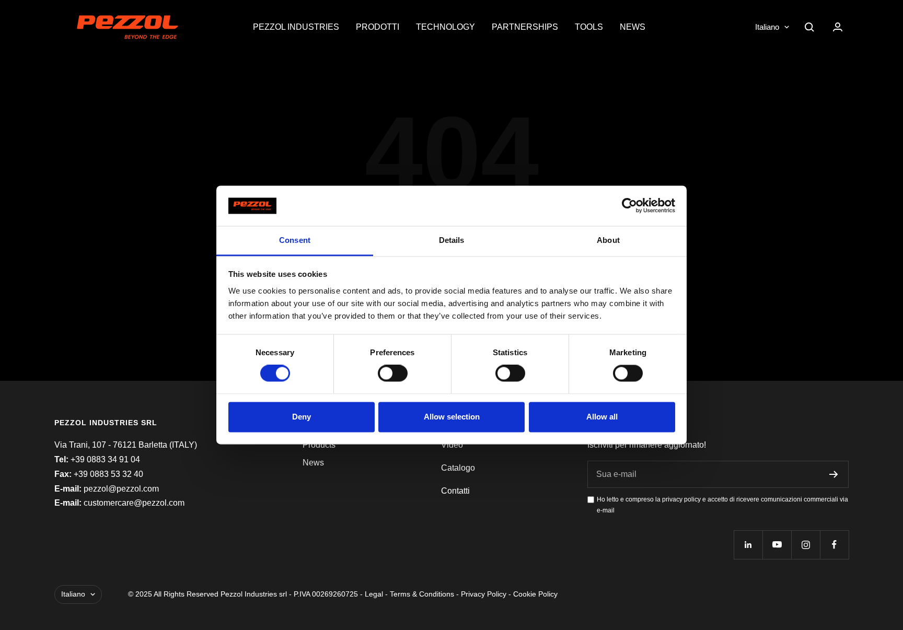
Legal (374, 594)
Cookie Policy (535, 594)
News (632, 26)
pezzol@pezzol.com (121, 488)
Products (319, 444)
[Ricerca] (809, 27)
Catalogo (458, 467)
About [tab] (608, 240)
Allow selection (452, 416)
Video (452, 444)
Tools (589, 26)
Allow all (602, 416)
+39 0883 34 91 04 (105, 459)
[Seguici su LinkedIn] (748, 544)
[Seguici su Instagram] (805, 544)
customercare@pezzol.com (134, 502)
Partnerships (525, 26)
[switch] (393, 373)
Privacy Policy (483, 594)
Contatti (455, 490)
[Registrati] (833, 474)
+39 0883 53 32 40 (108, 474)
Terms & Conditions (422, 594)
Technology (445, 26)
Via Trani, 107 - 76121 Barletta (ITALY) (125, 444)
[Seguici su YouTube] (776, 544)
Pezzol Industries (296, 26)
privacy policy (681, 499)
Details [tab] (452, 240)
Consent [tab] (294, 240)
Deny (301, 416)
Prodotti (377, 26)
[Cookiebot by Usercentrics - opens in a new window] (629, 206)
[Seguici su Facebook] (834, 544)
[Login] (838, 26)
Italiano (767, 26)
